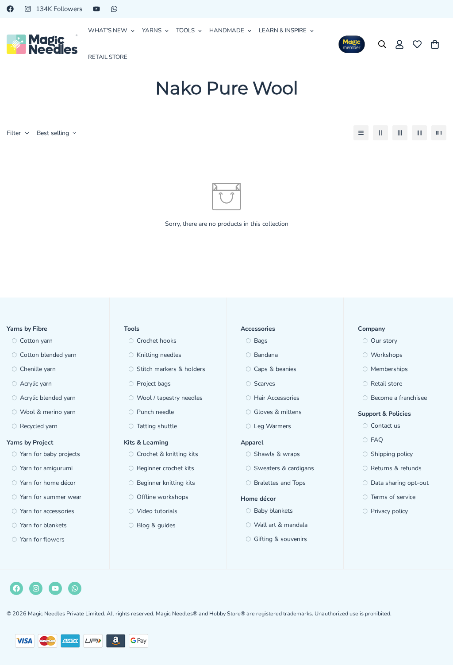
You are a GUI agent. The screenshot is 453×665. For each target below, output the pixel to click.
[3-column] (399, 132)
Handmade (226, 31)
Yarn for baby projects (50, 454)
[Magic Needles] (42, 44)
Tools (185, 31)
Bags (261, 340)
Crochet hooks (157, 340)
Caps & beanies (275, 369)
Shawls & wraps (277, 454)
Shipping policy (392, 454)
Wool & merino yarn (48, 412)
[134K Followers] (35, 588)
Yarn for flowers (42, 539)
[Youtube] (96, 8)
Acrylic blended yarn (48, 398)
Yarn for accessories (47, 511)
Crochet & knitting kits (167, 454)
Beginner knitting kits (166, 483)
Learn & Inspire (283, 31)
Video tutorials (157, 511)
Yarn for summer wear (50, 497)
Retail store (386, 383)
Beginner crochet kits (165, 468)
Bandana (266, 355)
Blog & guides (156, 525)
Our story (384, 340)
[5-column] (438, 132)
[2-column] (380, 132)
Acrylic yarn (36, 383)
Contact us (385, 425)
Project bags (154, 383)
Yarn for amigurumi (46, 468)
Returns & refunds (396, 468)
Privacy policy (389, 511)
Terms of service (393, 497)
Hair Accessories (276, 398)
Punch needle (155, 412)
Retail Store (107, 57)
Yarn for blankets (43, 525)
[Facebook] (10, 8)
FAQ (377, 440)
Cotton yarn (36, 340)
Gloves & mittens (278, 412)
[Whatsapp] (114, 8)
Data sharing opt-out (400, 483)
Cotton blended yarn (48, 355)
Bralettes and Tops (280, 483)
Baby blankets (273, 510)
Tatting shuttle (157, 426)
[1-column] (361, 132)
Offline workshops (162, 497)
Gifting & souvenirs (280, 539)
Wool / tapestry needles (170, 398)
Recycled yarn (39, 426)
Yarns (151, 31)
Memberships (389, 369)
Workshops (387, 355)
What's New (107, 31)
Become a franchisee (399, 398)
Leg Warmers (272, 426)
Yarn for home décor (48, 483)
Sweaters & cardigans (284, 468)
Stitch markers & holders (171, 369)
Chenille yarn (38, 369)
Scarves (264, 383)
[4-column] (419, 132)
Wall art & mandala (280, 525)
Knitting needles (159, 355)
